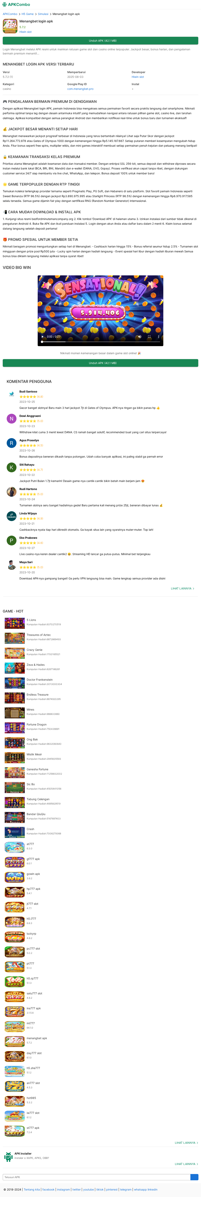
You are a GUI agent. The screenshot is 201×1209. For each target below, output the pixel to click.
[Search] (194, 1177)
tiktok (100, 1189)
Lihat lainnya (181, 588)
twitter (76, 1189)
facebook (48, 1189)
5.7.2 (8, 76)
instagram (63, 1189)
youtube (88, 1189)
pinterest (112, 1189)
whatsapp (140, 1189)
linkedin (152, 1189)
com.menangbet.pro (80, 88)
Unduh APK (103, 40)
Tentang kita (32, 1189)
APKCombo (10, 14)
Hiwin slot (25, 31)
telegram (126, 1189)
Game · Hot (13, 611)
